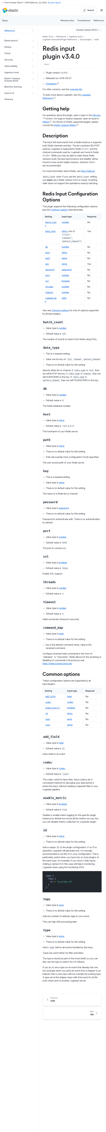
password (66, 269)
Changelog (51, 83)
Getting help (56, 108)
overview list (76, 89)
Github (46, 121)
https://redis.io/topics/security (57, 663)
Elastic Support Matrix (65, 125)
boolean (66, 281)
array (69, 719)
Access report (54, 2)
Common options (59, 209)
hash (64, 298)
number (65, 222)
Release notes (67, 20)
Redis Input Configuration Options (70, 196)
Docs (5, 20)
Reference (99, 20)
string (64, 231)
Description (55, 135)
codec (70, 702)
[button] (47, 64)
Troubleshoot (83, 20)
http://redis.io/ (88, 171)
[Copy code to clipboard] (97, 876)
